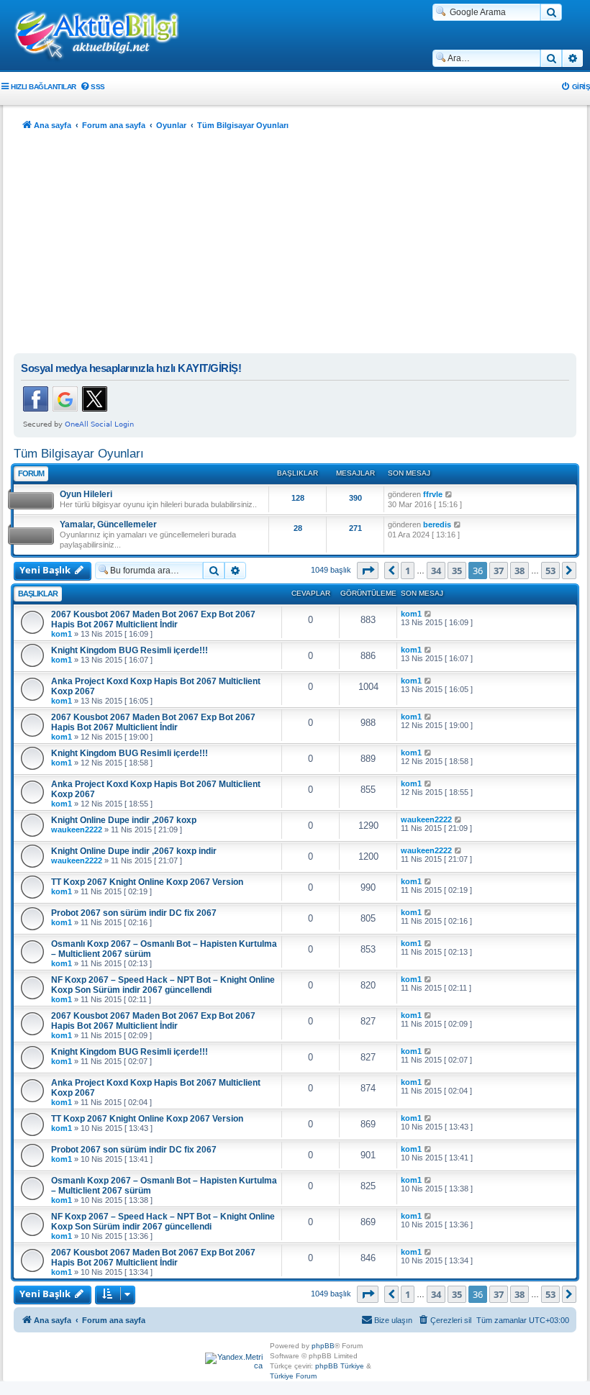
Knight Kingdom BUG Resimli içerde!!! (129, 650)
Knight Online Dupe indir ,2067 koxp (123, 820)
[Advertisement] (295, 245)
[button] (367, 570)
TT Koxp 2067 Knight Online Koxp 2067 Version (147, 882)
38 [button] (519, 570)
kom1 (61, 634)
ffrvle (432, 494)
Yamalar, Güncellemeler (108, 524)
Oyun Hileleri (86, 494)
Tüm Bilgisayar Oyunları (79, 453)
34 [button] (436, 570)
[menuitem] (92, 86)
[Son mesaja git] (428, 613)
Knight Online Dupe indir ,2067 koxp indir (134, 851)
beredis (437, 524)
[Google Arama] (551, 12)
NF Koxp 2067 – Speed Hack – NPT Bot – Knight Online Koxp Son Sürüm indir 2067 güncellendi (163, 985)
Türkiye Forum (293, 1376)
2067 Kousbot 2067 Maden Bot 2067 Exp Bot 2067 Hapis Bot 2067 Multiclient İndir (153, 619)
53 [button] (550, 570)
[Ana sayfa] (104, 36)
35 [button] (457, 570)
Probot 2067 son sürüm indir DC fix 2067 (134, 913)
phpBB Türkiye (339, 1366)
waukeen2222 (76, 829)
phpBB (323, 1346)
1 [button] (407, 570)
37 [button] (499, 570)
